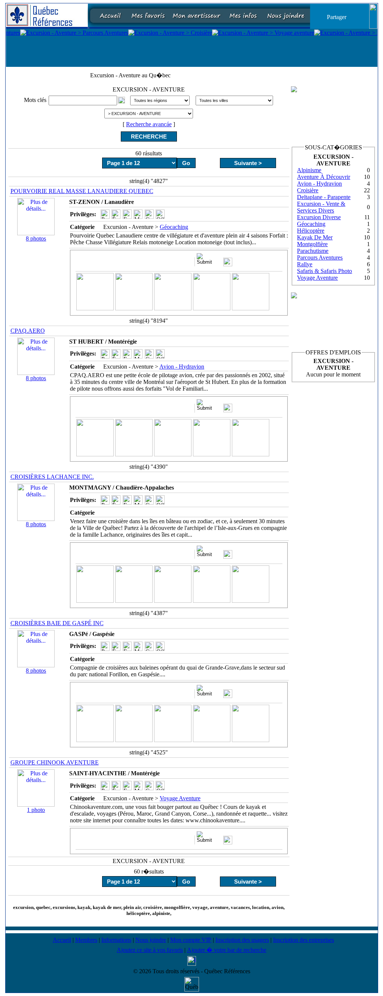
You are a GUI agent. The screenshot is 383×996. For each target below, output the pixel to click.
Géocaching (174, 227)
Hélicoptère (310, 230)
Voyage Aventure (180, 798)
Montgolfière (312, 244)
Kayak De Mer (315, 237)
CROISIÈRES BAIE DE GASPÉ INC (57, 623)
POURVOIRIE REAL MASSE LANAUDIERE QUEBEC (81, 191)
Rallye (304, 264)
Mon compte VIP (190, 940)
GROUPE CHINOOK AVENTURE (54, 762)
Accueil (62, 940)
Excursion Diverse (319, 217)
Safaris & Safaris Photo (324, 271)
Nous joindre (150, 940)
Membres (86, 940)
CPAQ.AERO (27, 331)
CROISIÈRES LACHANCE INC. (52, 477)
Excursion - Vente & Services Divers (321, 207)
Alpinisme (309, 170)
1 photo (36, 810)
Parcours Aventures (320, 257)
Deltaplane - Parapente (323, 197)
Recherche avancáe (149, 124)
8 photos (36, 238)
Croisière (307, 190)
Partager (336, 16)
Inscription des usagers (242, 940)
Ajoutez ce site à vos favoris (150, 950)
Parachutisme (312, 251)
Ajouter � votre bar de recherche (226, 950)
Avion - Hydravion (181, 366)
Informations (116, 940)
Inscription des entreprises (303, 940)
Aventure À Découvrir (323, 177)
